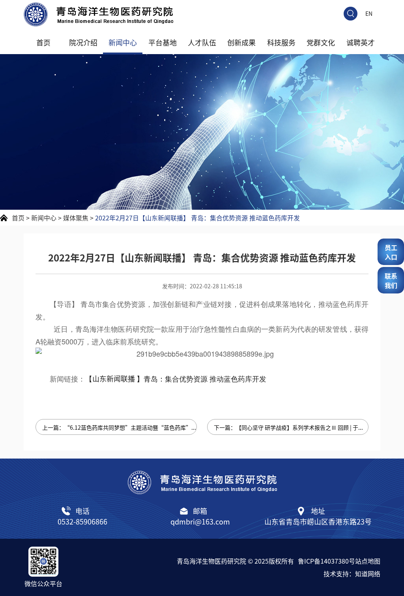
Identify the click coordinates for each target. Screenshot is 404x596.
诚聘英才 (360, 42)
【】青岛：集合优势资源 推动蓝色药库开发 (175, 378)
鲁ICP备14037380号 (326, 561)
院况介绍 (83, 42)
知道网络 (367, 573)
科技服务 (281, 42)
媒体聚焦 (75, 217)
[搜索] (350, 14)
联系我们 (391, 280)
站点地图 (367, 561)
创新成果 (241, 42)
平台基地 (162, 42)
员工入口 (391, 252)
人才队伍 (202, 42)
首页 (43, 42)
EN (368, 13)
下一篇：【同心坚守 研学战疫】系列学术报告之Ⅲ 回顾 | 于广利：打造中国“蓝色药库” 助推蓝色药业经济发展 (291, 427)
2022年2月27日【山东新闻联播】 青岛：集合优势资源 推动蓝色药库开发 (197, 217)
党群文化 (321, 42)
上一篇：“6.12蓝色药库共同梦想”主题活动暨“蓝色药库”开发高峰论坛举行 (119, 427)
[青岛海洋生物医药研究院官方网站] (202, 14)
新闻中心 (122, 42)
